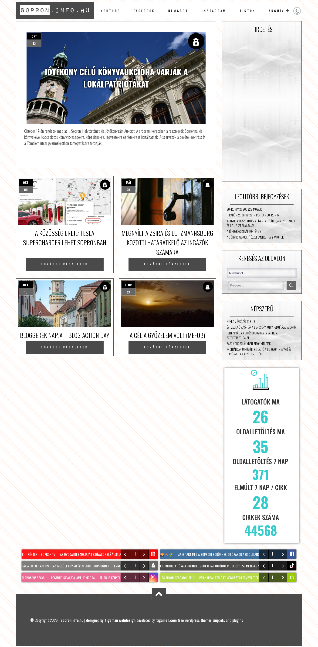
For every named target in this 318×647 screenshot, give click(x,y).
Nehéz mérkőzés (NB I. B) (242, 321)
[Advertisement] (262, 109)
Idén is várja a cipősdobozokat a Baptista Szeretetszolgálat (252, 335)
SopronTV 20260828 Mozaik (244, 209)
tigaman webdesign (120, 620)
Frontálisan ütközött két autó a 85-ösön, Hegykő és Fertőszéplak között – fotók (259, 351)
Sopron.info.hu (72, 620)
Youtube (110, 10)
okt (34, 36)
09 (26, 189)
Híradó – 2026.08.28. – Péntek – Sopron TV (253, 215)
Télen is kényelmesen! (103, 577)
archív (277, 10)
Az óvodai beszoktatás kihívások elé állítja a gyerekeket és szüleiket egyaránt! (261, 223)
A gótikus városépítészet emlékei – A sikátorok (255, 237)
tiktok (292, 565)
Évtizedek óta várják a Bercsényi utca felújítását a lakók (261, 327)
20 (128, 189)
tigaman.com (166, 620)
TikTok (247, 10)
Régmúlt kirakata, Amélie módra (62, 577)
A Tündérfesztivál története (244, 231)
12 (34, 43)
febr (128, 284)
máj (128, 182)
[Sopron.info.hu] (55, 17)
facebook (144, 10)
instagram (214, 10)
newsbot (178, 10)
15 (25, 292)
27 (128, 292)
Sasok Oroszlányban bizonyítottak (249, 343)
